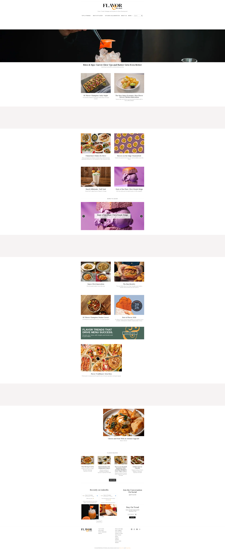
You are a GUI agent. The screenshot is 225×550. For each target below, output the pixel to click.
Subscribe (117, 539)
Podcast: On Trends (119, 533)
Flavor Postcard (118, 534)
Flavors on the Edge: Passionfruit (129, 156)
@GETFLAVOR (132, 495)
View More (112, 480)
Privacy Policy (128, 547)
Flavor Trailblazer (118, 530)
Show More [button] (99, 521)
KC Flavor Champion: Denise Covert (96, 317)
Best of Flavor (101, 530)
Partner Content (118, 541)
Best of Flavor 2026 (129, 317)
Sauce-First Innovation (95, 284)
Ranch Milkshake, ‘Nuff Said (96, 189)
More (129, 15)
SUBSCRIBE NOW (130, 333)
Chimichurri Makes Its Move (96, 156)
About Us (124, 15)
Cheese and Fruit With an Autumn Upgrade (123, 439)
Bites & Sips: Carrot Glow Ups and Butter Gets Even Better (112, 64)
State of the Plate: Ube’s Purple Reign (129, 189)
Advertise (117, 542)
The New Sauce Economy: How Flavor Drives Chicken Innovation (129, 96)
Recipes (116, 536)
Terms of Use (121, 547)
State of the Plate (118, 531)
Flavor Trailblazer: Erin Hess (101, 374)
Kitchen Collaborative (112, 15)
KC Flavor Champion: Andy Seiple (96, 95)
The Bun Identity (129, 284)
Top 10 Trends (101, 528)
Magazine (117, 538)
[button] (90, 511)
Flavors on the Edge (119, 528)
